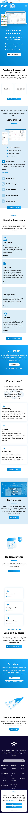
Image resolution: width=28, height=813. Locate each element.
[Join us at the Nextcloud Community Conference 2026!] (4, 1)
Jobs (4, 770)
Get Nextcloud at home (15, 338)
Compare (13, 729)
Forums (22, 770)
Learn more (4, 172)
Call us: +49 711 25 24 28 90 (15, 368)
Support (22, 768)
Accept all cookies (14, 804)
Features (4, 787)
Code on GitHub (13, 784)
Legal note (4, 780)
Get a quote (15, 364)
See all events (13, 571)
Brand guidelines (4, 785)
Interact (22, 765)
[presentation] (0, 1)
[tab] (14, 161)
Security (13, 778)
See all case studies (13, 98)
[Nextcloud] (8, 6)
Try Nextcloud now (13, 469)
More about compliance (13, 646)
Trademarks (4, 783)
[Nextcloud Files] (14, 139)
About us (4, 768)
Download (14, 768)
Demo (23, 773)
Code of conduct (4, 773)
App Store (14, 770)
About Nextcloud (4, 765)
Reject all (14, 806)
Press (4, 778)
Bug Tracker (22, 778)
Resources (13, 765)
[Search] (22, 760)
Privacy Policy (10, 800)
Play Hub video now (15, 207)
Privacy (4, 775)
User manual (13, 775)
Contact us (23, 775)
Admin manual (13, 773)
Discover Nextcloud (13, 54)
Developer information (13, 781)
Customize (13, 810)
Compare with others (13, 787)
